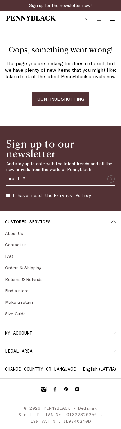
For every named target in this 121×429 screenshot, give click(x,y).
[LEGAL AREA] (113, 351)
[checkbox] (8, 195)
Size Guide (15, 313)
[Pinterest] (66, 389)
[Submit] (111, 179)
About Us (14, 233)
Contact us (16, 244)
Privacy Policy (72, 195)
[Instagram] (44, 389)
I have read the (51, 195)
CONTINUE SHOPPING (60, 99)
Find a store (17, 290)
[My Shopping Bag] (98, 18)
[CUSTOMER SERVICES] (113, 221)
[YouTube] (77, 389)
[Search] (85, 18)
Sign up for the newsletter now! (60, 5)
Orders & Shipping (23, 267)
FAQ (9, 256)
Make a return (19, 302)
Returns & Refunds (24, 279)
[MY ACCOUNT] (113, 333)
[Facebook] (55, 389)
